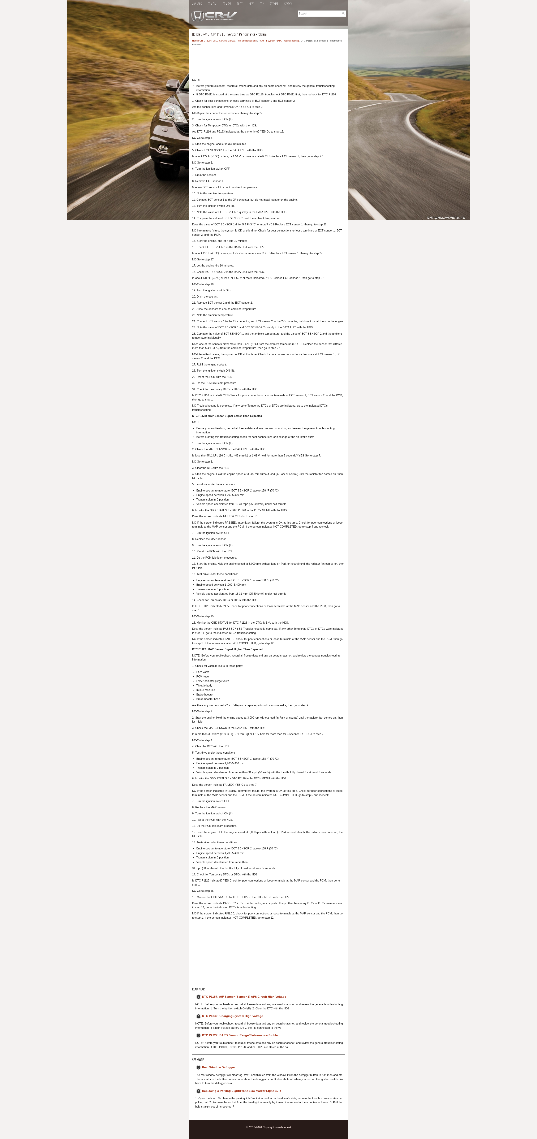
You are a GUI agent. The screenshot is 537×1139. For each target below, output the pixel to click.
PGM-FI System (267, 40)
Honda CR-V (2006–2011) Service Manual (213, 40)
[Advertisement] (268, 63)
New (251, 4)
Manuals (197, 4)
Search (288, 4)
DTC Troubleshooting (288, 40)
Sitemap (274, 4)
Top (261, 4)
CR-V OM (212, 4)
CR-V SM (227, 4)
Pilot (239, 4)
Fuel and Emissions (247, 40)
